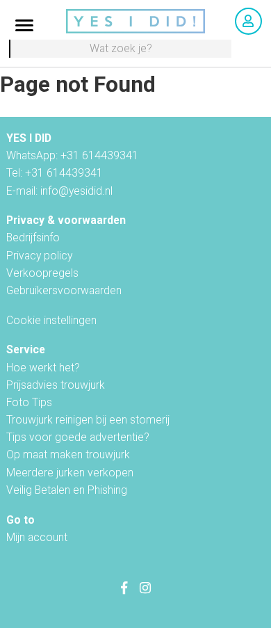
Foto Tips (29, 402)
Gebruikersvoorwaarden (64, 290)
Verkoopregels (42, 273)
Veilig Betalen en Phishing (66, 490)
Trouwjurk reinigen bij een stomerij (88, 419)
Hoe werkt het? (43, 367)
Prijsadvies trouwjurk (55, 385)
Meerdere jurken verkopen (69, 472)
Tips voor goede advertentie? (77, 437)
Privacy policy (39, 255)
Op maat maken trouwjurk (68, 454)
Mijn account (36, 537)
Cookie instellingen (51, 320)
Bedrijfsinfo (33, 237)
